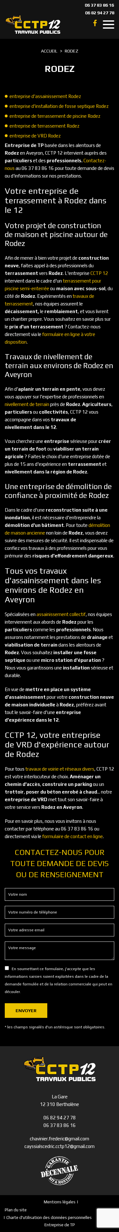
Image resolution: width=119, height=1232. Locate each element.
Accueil (49, 50)
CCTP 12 (99, 273)
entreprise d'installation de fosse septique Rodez (59, 106)
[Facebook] (95, 23)
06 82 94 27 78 (99, 12)
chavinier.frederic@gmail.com (59, 1138)
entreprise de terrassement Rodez (44, 126)
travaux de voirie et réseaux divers (59, 769)
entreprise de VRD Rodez (35, 135)
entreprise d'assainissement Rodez (45, 96)
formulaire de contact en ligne (72, 836)
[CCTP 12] (33, 24)
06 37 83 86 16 (99, 5)
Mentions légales (60, 1202)
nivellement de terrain (27, 404)
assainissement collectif (61, 614)
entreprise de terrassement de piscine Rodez (55, 116)
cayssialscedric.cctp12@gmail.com (59, 1146)
